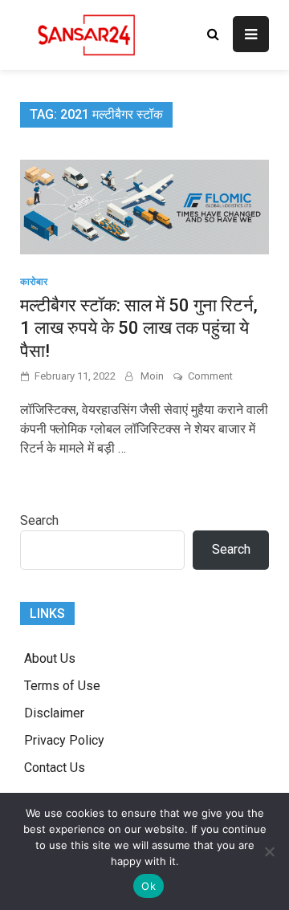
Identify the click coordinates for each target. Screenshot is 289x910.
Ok (148, 886)
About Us (49, 658)
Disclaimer (54, 713)
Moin (152, 376)
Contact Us (54, 767)
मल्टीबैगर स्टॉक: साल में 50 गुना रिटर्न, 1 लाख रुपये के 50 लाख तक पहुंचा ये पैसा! (139, 328)
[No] (269, 851)
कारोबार (33, 281)
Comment (210, 376)
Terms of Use (62, 685)
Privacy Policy (64, 740)
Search (39, 520)
